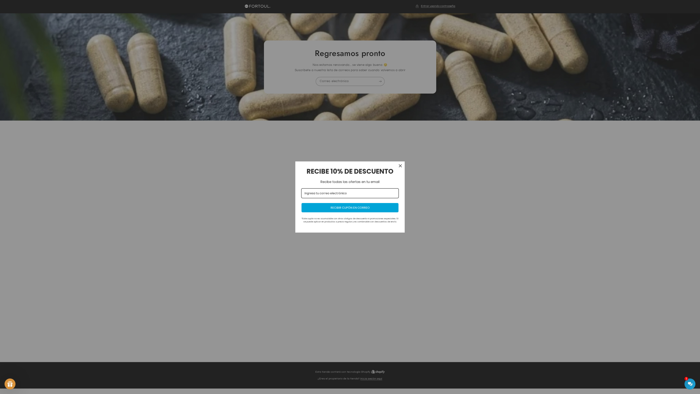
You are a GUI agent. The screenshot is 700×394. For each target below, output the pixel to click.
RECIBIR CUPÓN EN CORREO (350, 208)
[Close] (400, 165)
